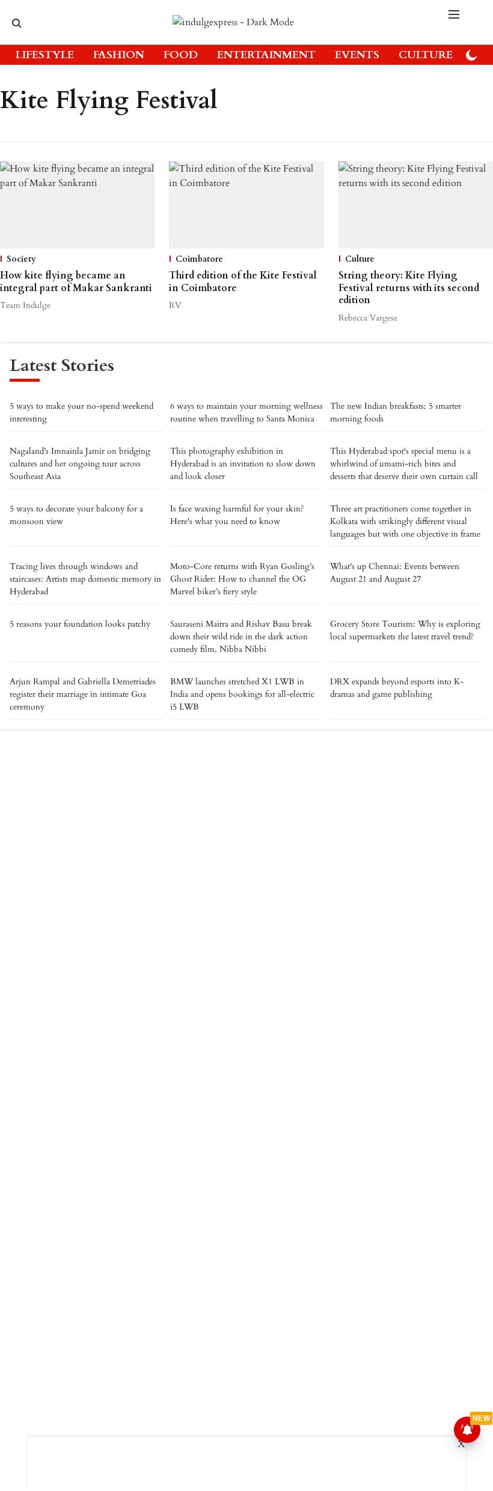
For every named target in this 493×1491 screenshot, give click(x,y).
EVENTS (357, 54)
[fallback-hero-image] (77, 204)
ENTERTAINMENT (266, 54)
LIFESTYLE (45, 54)
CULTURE (426, 54)
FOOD (181, 54)
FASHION (118, 54)
